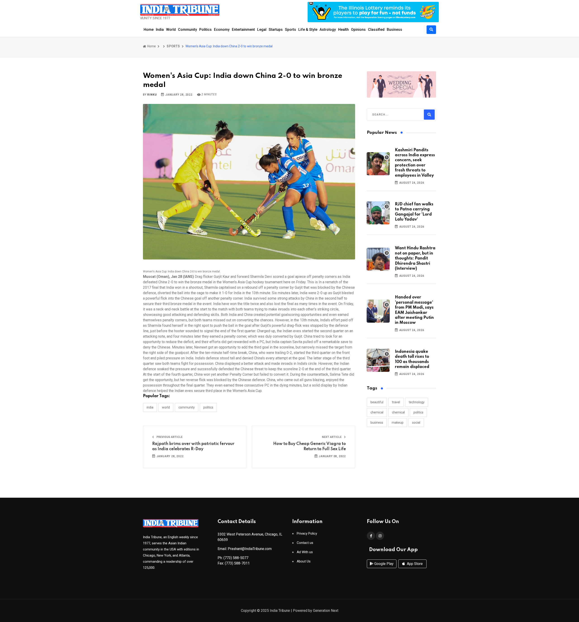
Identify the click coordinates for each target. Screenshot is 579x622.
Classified (376, 29)
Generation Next (325, 610)
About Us (304, 561)
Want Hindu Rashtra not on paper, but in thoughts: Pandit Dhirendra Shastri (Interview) (415, 258)
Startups (276, 29)
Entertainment (243, 29)
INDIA (150, 407)
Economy (222, 29)
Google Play (383, 564)
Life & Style (307, 29)
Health (343, 29)
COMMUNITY (186, 407)
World (171, 29)
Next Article (332, 437)
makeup (397, 422)
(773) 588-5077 (235, 558)
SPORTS (173, 46)
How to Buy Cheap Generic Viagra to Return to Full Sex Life (309, 446)
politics (418, 412)
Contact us (305, 543)
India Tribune (280, 610)
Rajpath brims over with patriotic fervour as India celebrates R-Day (193, 446)
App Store (414, 564)
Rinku (152, 94)
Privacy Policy (307, 533)
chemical (376, 412)
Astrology (328, 29)
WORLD (166, 407)
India (160, 29)
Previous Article (169, 437)
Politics (205, 29)
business (376, 422)
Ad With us (305, 552)
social (416, 422)
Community (187, 29)
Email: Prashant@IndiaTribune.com (245, 549)
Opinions (358, 29)
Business (394, 29)
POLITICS (208, 407)
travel (396, 402)
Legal (261, 29)
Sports (290, 29)
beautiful (376, 402)
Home (149, 29)
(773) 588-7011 (237, 563)
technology (417, 402)
